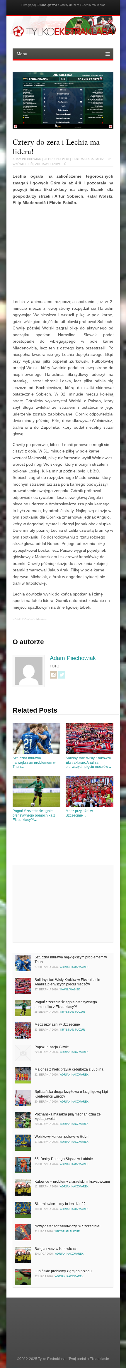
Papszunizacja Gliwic (52, 1047)
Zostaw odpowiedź (51, 164)
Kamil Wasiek (70, 989)
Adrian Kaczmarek (74, 967)
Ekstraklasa (83, 159)
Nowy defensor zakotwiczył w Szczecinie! (67, 1226)
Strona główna (47, 4)
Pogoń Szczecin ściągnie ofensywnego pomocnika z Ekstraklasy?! (34, 815)
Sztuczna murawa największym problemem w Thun (34, 762)
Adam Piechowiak (27, 159)
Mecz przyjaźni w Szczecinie (79, 813)
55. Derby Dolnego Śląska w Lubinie (64, 1159)
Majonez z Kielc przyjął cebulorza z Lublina (69, 1069)
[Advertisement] (62, 251)
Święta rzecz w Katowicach (56, 1249)
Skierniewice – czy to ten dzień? (60, 1204)
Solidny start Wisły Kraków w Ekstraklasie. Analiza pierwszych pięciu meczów (89, 762)
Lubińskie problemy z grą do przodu (63, 1271)
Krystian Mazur (72, 1011)
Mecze (101, 159)
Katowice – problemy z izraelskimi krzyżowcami (72, 1181)
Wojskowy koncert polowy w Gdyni (62, 1137)
